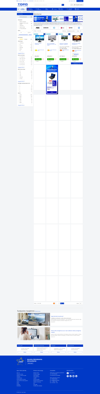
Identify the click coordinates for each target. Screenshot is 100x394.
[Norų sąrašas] (72, 5)
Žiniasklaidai (19, 385)
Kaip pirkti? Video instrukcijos (38, 380)
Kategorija (20, 19)
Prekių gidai (35, 384)
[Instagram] (68, 376)
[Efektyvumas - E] (48, 50)
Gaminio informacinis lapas (41, 50)
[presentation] (35, 19)
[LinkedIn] (76, 376)
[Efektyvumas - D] (36, 50)
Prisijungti (81, 1)
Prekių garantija (36, 375)
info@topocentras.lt (55, 380)
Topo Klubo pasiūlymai (70, 9)
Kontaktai (18, 384)
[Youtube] (73, 376)
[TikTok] (71, 376)
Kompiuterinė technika (26, 11)
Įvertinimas (20, 37)
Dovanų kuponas (77, 9)
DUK (34, 383)
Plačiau (25, 352)
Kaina (19, 30)
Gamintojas (20, 41)
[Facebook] (68, 373)
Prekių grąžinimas (36, 376)
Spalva (19, 93)
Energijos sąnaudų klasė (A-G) (24, 83)
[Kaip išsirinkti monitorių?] (50, 319)
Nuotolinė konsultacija (55, 375)
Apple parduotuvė (39, 9)
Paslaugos (55, 9)
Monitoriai (32, 11)
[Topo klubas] (29, 361)
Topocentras (19, 11)
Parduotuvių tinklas (20, 374)
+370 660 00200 (54, 378)
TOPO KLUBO (74, 53)
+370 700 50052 (54, 374)
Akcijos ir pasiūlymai (31, 9)
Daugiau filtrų (20, 53)
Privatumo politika (36, 379)
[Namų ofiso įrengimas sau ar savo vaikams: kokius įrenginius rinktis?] (50, 333)
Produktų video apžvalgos (37, 385)
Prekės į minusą (61, 9)
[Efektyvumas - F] (61, 50)
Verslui (18, 383)
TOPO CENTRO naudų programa (22, 380)
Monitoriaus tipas (21, 69)
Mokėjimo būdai (36, 372)
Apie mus (18, 372)
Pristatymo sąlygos (36, 374)
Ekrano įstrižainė (21, 55)
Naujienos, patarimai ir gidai (21, 375)
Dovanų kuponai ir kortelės (21, 379)
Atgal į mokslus (46, 9)
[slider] (18, 34)
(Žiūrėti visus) (37, 311)
